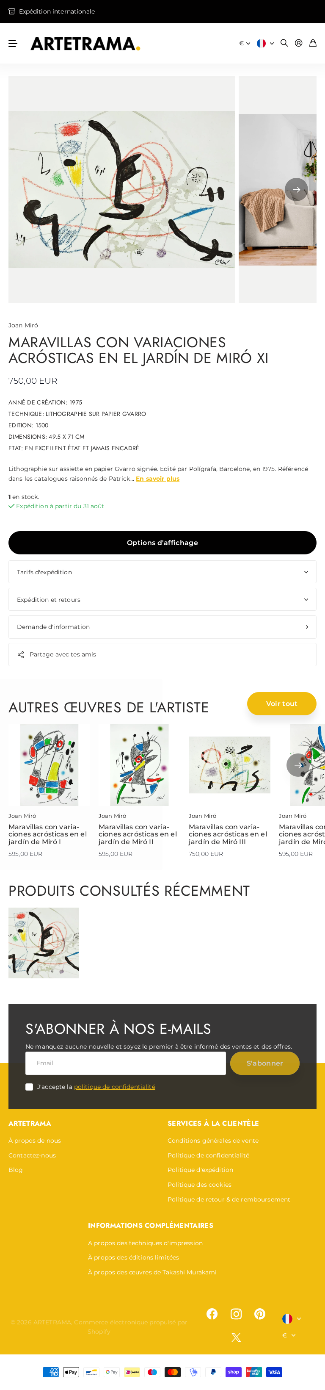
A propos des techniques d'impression (145, 1243)
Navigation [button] (13, 43)
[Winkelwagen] (313, 43)
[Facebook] (212, 1314)
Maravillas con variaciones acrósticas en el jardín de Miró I (47, 834)
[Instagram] (236, 1314)
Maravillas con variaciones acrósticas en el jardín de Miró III (228, 834)
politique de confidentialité (114, 1087)
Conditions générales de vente (213, 1140)
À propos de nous (34, 1140)
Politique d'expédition (200, 1170)
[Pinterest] (259, 1314)
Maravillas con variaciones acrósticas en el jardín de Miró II (138, 834)
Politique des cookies (199, 1184)
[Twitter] (236, 1337)
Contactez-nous (32, 1155)
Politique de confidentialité (208, 1155)
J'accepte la (96, 1087)
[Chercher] (284, 43)
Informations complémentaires (150, 1225)
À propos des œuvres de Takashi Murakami (152, 1272)
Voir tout (282, 704)
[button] (296, 189)
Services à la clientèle (213, 1123)
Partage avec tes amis (63, 654)
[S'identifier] (299, 43)
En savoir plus (157, 478)
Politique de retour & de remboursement (229, 1199)
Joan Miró (23, 325)
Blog (15, 1170)
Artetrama (29, 1123)
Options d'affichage (162, 543)
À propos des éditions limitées (133, 1257)
